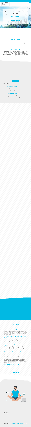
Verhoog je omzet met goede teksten (11, 358)
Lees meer (5, 335)
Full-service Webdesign (12, 86)
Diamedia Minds (14, 423)
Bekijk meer (15, 295)
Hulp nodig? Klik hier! (15, 20)
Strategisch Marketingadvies (13, 93)
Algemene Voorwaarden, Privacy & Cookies (22, 423)
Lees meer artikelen (15, 372)
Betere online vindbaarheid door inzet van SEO (12, 351)
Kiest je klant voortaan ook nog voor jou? (11, 364)
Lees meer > (15, 45)
